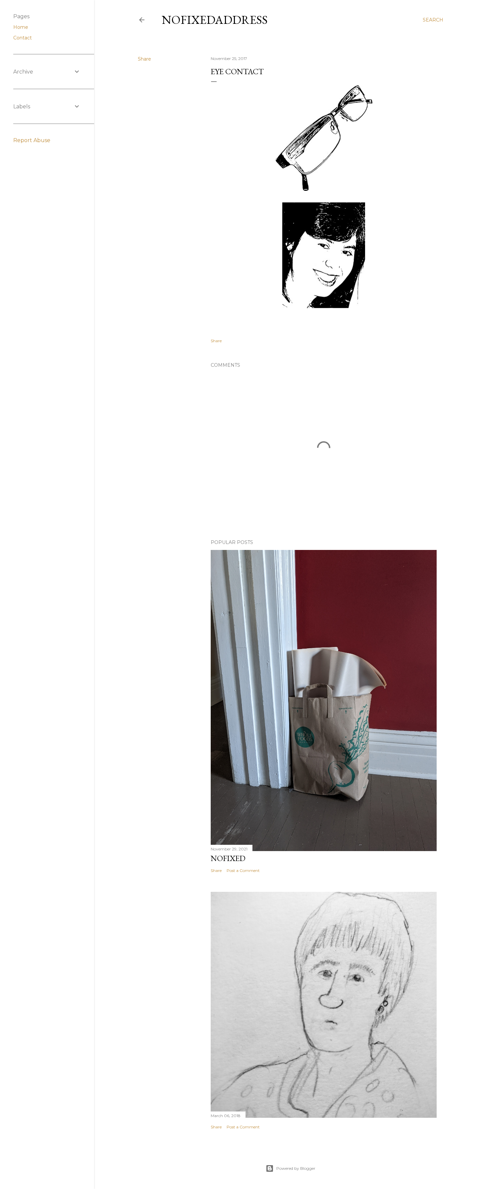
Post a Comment (243, 870)
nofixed (228, 858)
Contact (22, 38)
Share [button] (144, 59)
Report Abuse (31, 140)
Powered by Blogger (295, 1168)
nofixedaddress (215, 19)
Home (20, 27)
